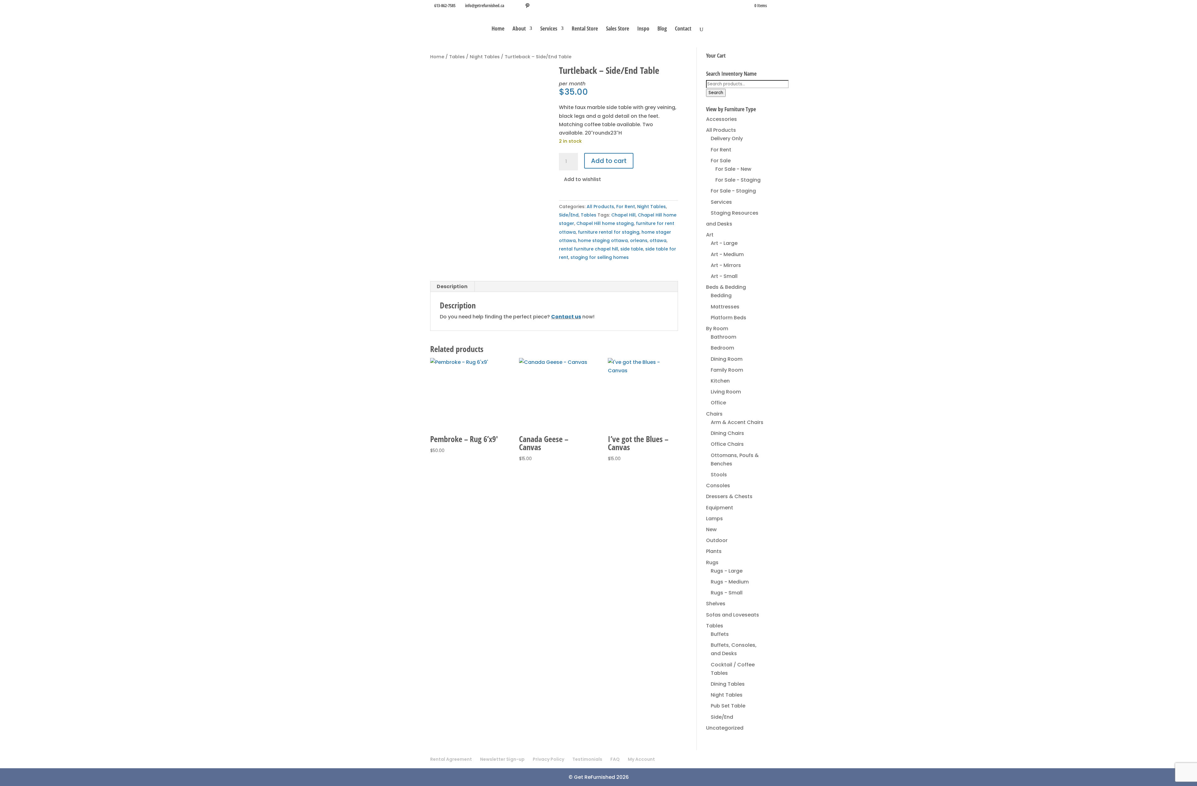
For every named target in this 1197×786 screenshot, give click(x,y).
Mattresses (725, 306)
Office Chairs (727, 444)
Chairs (714, 413)
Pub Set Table (728, 705)
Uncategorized (724, 727)
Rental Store (585, 29)
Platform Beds (728, 317)
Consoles (718, 485)
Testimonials (587, 759)
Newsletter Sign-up (502, 759)
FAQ (615, 759)
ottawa (658, 240)
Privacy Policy (548, 759)
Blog (662, 29)
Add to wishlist (582, 179)
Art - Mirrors (726, 265)
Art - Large (724, 243)
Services (548, 29)
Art (710, 234)
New (711, 529)
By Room (717, 328)
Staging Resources (734, 213)
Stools (719, 474)
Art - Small (724, 276)
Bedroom (722, 347)
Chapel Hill (623, 215)
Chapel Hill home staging (605, 223)
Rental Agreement (451, 759)
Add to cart (609, 160)
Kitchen (720, 380)
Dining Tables (728, 684)
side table (631, 249)
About (519, 29)
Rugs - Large (727, 570)
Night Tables (485, 57)
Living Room (726, 391)
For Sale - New (733, 169)
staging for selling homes (599, 257)
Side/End (569, 215)
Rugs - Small (727, 592)
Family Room (727, 370)
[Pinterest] (527, 5)
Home (498, 29)
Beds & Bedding (726, 287)
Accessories (721, 119)
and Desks (719, 223)
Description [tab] (452, 286)
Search (716, 93)
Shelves (715, 603)
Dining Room (727, 359)
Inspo (643, 29)
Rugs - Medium (730, 581)
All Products (600, 206)
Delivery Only (727, 138)
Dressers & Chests (729, 496)
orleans (638, 240)
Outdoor (717, 540)
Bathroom (723, 337)
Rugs (712, 562)
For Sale (721, 160)
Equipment (719, 507)
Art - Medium (727, 254)
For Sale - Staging (738, 179)
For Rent (625, 206)
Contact (683, 29)
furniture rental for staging (608, 232)
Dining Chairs (727, 433)
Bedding (721, 295)
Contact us (566, 316)
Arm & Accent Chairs (737, 422)
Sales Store (617, 29)
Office (718, 402)
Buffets (720, 634)
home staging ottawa (603, 240)
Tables (457, 57)
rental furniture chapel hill (588, 249)
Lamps (714, 518)
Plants (714, 551)
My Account (641, 759)
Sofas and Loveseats (732, 614)
